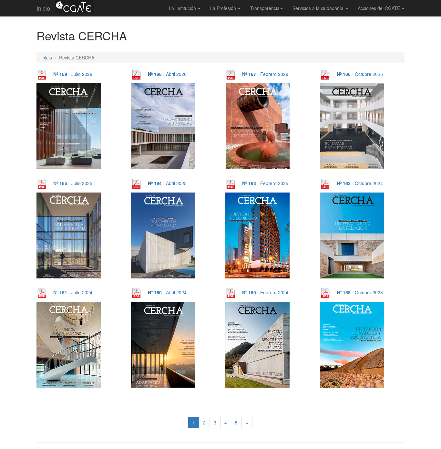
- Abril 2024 (167, 292)
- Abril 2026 (167, 74)
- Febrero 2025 (265, 183)
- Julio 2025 (72, 183)
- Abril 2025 (167, 183)
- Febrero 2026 (265, 74)
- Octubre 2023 (360, 292)
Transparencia (265, 8)
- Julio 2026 (72, 74)
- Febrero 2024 (265, 292)
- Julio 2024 (72, 292)
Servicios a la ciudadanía (318, 8)
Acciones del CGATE (379, 8)
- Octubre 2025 (360, 74)
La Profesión (223, 8)
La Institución (183, 8)
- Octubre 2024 (360, 183)
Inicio (43, 8)
